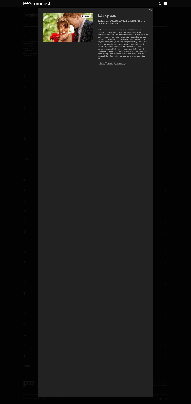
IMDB (110, 63)
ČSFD (102, 63)
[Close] (150, 10)
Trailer (87, 16)
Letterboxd (119, 63)
